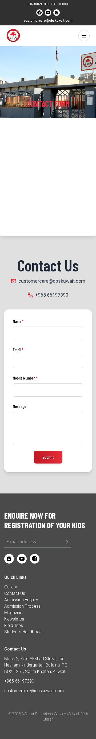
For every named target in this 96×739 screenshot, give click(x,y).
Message (19, 406)
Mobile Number (25, 377)
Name (18, 321)
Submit (48, 457)
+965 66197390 (51, 295)
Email (18, 349)
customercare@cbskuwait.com (48, 20)
